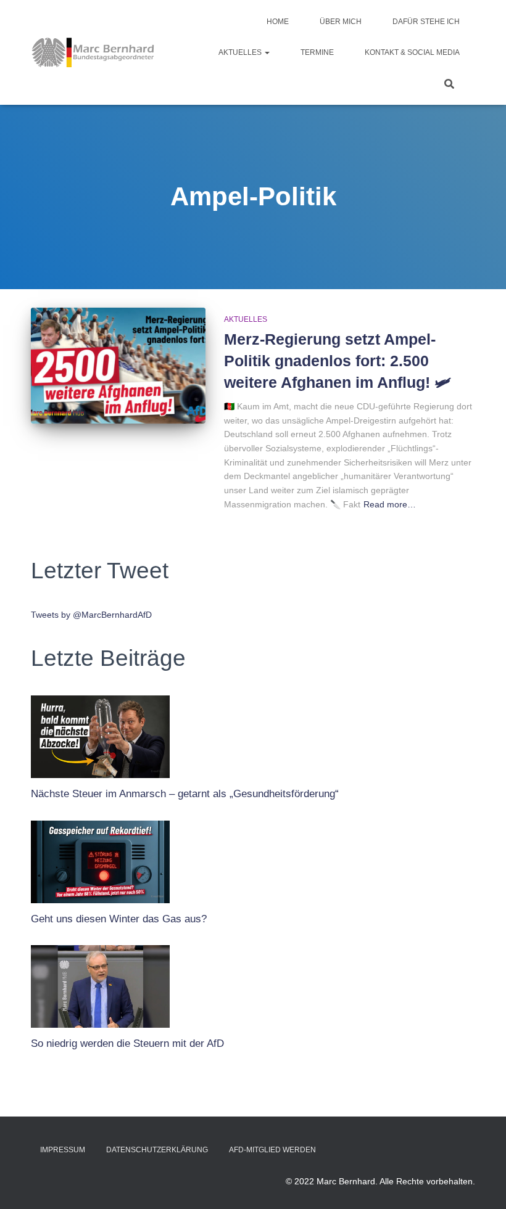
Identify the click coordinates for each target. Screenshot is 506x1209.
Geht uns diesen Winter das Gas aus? (119, 919)
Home (278, 21)
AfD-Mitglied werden (272, 1149)
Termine (317, 52)
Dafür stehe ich (426, 21)
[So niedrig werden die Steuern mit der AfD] (100, 983)
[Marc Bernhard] (93, 52)
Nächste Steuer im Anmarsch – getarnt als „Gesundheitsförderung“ (185, 794)
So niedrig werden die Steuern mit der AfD (127, 1043)
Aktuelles (240, 52)
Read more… (389, 504)
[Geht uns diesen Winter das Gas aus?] (100, 858)
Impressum (62, 1149)
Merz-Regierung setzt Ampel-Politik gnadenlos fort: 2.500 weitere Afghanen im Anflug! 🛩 (337, 360)
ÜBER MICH (341, 21)
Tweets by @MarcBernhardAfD (91, 615)
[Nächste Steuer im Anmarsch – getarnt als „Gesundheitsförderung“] (100, 733)
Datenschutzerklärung (157, 1149)
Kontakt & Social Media (412, 52)
